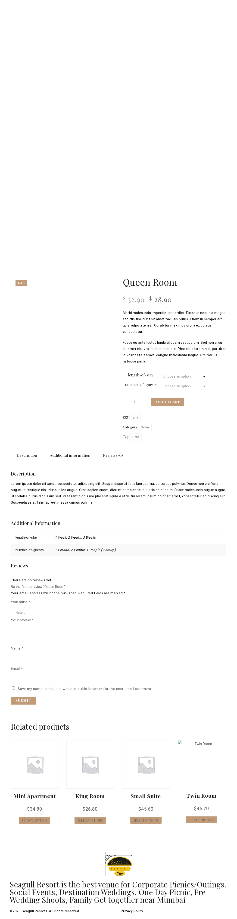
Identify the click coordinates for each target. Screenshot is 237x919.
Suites (145, 427)
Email (17, 669)
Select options (34, 820)
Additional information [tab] (70, 455)
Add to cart (167, 402)
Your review (22, 620)
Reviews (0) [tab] (113, 455)
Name (17, 648)
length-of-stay (140, 374)
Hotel (136, 437)
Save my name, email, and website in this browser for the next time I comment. (85, 689)
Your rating (20, 602)
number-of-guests (140, 384)
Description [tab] (27, 455)
